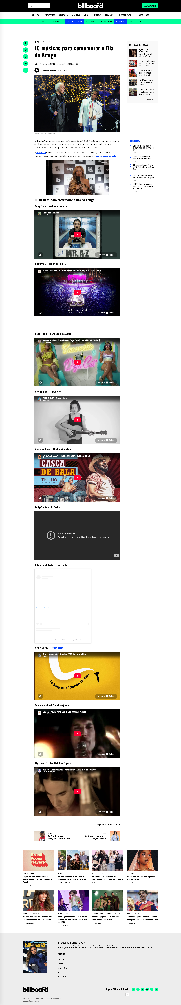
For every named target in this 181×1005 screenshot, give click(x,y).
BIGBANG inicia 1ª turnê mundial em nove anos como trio (146, 82)
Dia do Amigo (48, 824)
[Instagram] (138, 989)
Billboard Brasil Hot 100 (101, 913)
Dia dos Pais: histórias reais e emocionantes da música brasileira (73, 878)
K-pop (94, 873)
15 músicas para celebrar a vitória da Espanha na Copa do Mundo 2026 (142, 918)
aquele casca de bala (106, 156)
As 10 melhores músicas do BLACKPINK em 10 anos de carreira (107, 878)
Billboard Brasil (49, 70)
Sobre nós (61, 959)
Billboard (41, 152)
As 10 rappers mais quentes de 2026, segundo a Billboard (96, 837)
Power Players (56, 21)
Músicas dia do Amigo (63, 824)
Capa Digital (41, 21)
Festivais (97, 15)
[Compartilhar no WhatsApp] (25, 56)
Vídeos (86, 15)
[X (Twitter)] (142, 989)
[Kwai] (156, 989)
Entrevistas (50, 15)
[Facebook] (133, 989)
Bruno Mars (57, 647)
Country (26, 913)
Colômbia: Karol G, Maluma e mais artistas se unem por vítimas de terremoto (147, 91)
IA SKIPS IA (90, 21)
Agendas (132, 21)
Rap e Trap (130, 873)
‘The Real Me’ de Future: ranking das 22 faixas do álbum (59, 837)
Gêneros (62, 15)
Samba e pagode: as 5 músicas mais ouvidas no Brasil (105, 918)
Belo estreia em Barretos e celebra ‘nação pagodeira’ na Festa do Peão (147, 63)
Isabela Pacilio (30, 886)
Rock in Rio (120, 21)
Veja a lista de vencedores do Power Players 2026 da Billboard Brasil (37, 879)
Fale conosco (62, 976)
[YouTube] (147, 989)
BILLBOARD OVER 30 (125, 15)
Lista (54, 824)
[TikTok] (151, 989)
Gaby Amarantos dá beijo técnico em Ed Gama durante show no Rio (146, 72)
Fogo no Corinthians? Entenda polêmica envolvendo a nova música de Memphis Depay (146, 53)
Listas (142, 21)
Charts (35, 15)
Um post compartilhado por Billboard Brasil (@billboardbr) (63, 640)
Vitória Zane (133, 883)
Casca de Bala (38, 824)
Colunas (76, 15)
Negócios (109, 15)
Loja (59, 972)
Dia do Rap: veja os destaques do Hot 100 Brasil (141, 878)
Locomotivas (143, 15)
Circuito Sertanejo (74, 21)
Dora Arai (132, 923)
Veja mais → (151, 99)
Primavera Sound (105, 21)
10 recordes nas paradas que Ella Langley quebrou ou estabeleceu (37, 918)
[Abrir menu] (24, 6)
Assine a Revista (63, 968)
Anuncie (60, 963)
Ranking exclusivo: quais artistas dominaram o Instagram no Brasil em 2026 (72, 919)
